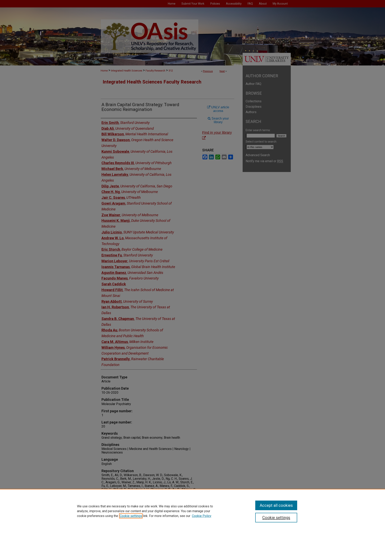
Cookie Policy (201, 516)
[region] (192, 511)
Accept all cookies (276, 505)
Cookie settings (131, 516)
